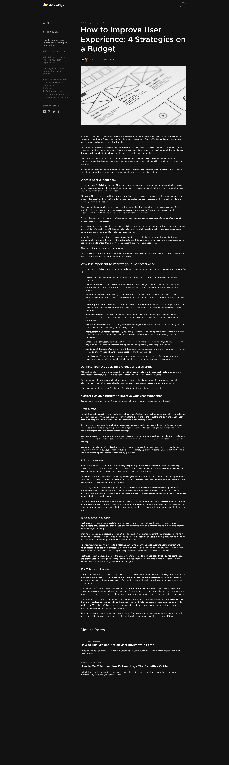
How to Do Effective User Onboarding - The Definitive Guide (124, 666)
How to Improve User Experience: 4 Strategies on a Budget (55, 42)
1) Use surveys (50, 88)
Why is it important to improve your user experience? (54, 60)
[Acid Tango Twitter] (53, 111)
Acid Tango (136, 147)
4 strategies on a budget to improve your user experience (55, 82)
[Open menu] (183, 5)
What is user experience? (55, 51)
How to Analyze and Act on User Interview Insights (117, 645)
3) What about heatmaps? (56, 94)
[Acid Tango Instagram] (49, 111)
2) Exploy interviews (53, 91)
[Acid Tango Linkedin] (44, 111)
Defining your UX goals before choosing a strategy (54, 71)
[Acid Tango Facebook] (58, 111)
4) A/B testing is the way (55, 97)
